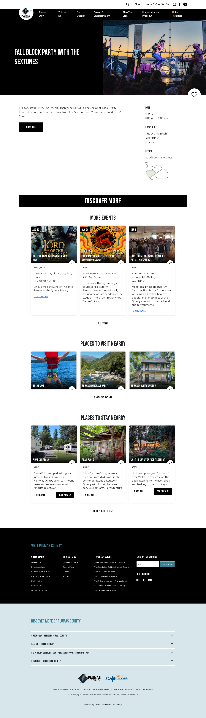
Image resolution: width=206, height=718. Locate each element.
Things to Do (63, 14)
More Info (40, 495)
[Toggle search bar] (127, 4)
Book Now (63, 495)
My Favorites (177, 14)
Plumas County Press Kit (150, 14)
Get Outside (81, 14)
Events (66, 572)
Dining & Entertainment (102, 14)
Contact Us (36, 586)
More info (31, 127)
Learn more (41, 296)
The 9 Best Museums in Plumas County (111, 581)
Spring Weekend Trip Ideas (105, 576)
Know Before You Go (157, 4)
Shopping (67, 576)
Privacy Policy (119, 695)
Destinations (68, 567)
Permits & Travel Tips (40, 572)
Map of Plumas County (41, 576)
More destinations (103, 397)
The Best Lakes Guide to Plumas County (111, 567)
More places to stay (103, 511)
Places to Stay (44, 14)
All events (103, 323)
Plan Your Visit (128, 14)
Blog (137, 4)
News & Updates (38, 567)
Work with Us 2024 (39, 590)
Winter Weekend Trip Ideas (105, 590)
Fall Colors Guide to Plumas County (109, 586)
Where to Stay (37, 562)
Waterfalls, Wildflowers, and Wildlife (109, 562)
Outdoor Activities (71, 562)
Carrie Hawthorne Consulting (108, 705)
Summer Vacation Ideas (104, 572)
